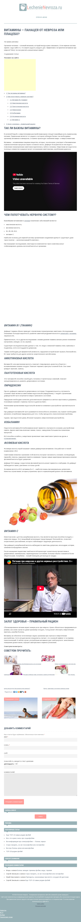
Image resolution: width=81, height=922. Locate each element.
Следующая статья (49, 699)
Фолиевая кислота (18, 116)
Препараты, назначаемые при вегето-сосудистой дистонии (47, 877)
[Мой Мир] (21, 691)
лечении (27, 221)
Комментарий (9, 772)
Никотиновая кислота (19, 103)
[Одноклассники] (19, 691)
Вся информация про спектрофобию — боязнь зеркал (26, 841)
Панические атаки (6, 917)
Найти (41, 816)
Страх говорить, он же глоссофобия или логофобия (25, 845)
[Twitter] (16, 691)
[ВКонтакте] (14, 691)
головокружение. (10, 438)
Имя (6, 737)
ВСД (1, 912)
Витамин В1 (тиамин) (18, 100)
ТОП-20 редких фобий (14, 851)
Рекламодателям (40, 906)
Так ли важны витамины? (16, 93)
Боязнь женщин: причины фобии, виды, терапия (34, 870)
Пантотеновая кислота (19, 106)
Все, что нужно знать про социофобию (20, 838)
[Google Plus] (25, 691)
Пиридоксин (15, 110)
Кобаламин (15, 113)
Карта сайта (40, 903)
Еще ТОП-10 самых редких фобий (18, 835)
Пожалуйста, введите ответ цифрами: (19, 761)
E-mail (7, 745)
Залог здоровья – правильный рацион (20, 124)
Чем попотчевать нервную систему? (19, 96)
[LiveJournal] (23, 691)
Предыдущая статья (11, 699)
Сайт (6, 753)
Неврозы (3, 910)
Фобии (2, 915)
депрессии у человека (68, 333)
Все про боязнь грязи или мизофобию (20, 848)
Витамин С (15, 120)
